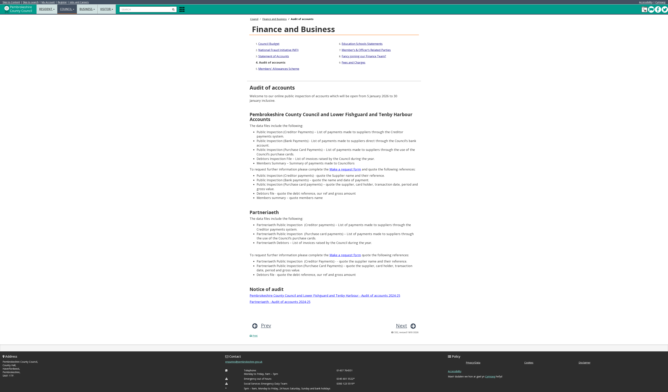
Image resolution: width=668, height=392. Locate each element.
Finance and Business (274, 19)
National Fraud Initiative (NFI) (278, 50)
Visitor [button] (105, 9)
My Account (48, 2)
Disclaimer (584, 362)
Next (401, 325)
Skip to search (31, 2)
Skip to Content (11, 2)
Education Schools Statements (362, 44)
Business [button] (86, 9)
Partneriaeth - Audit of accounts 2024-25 (280, 302)
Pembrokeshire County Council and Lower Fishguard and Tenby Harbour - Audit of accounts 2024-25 (325, 295)
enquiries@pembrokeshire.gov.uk (243, 361)
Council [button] (66, 9)
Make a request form (345, 169)
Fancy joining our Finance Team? (364, 56)
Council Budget (268, 44)
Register (62, 2)
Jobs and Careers (79, 2)
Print (255, 335)
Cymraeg (660, 2)
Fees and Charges (353, 62)
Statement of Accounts (273, 56)
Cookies (528, 362)
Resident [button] (46, 9)
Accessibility (646, 2)
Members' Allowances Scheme (278, 69)
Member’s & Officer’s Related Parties (366, 50)
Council (254, 19)
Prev (266, 325)
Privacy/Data (473, 362)
